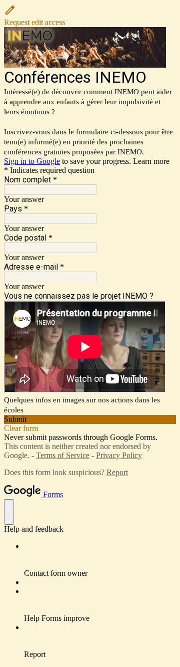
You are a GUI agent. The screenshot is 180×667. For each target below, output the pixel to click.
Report (117, 472)
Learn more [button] (151, 161)
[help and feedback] (9, 512)
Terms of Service (63, 455)
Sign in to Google (32, 161)
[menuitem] (100, 560)
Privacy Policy (119, 455)
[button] (90, 15)
